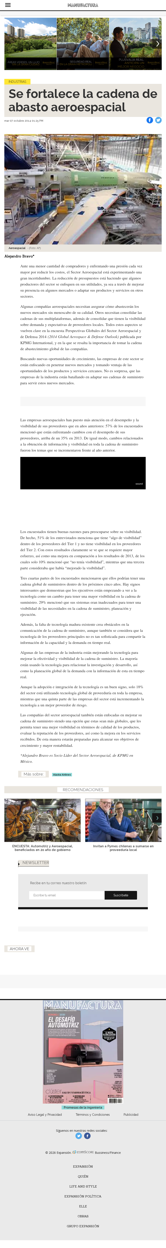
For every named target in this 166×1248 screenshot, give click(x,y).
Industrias (17, 81)
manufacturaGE (78, 1136)
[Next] (157, 44)
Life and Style (83, 1186)
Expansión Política (83, 1196)
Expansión (83, 1166)
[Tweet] (158, 120)
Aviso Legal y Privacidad (45, 1114)
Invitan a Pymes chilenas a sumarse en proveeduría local (123, 848)
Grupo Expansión (83, 1226)
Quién (83, 1176)
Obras (83, 1216)
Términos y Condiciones (93, 1114)
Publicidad (131, 1114)
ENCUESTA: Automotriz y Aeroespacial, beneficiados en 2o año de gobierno (42, 848)
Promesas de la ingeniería (83, 1107)
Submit (121, 895)
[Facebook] (150, 120)
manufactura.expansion (87, 1136)
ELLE (83, 1206)
